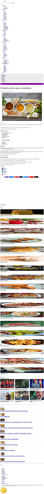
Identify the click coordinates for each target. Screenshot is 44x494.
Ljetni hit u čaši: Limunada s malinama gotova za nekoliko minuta (13, 224)
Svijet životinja (4, 81)
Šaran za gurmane (4, 280)
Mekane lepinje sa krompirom (7, 450)
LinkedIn (4, 172)
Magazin (3, 50)
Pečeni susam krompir (4, 345)
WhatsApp (4, 171)
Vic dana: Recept (3, 262)
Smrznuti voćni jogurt (4, 355)
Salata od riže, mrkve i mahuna (6, 317)
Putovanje (3, 80)
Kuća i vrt (3, 79)
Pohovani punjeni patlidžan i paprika (7, 299)
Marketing (3, 476)
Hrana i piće (3, 78)
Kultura (3, 35)
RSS (2, 482)
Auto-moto (3, 57)
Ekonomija (3, 30)
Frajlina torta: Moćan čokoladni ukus (9, 439)
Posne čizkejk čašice (4, 234)
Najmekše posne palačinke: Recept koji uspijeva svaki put (14, 411)
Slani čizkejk (3, 373)
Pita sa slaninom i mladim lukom (7, 364)
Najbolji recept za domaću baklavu (7, 243)
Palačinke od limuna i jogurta (6, 215)
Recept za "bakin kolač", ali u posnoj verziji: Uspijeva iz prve (12, 252)
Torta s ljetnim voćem (4, 327)
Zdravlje (3, 76)
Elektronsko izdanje (4, 483)
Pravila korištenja (4, 477)
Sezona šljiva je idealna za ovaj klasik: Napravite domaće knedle (15, 433)
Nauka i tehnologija (4, 474)
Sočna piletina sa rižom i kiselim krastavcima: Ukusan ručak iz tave (16, 427)
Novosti (3, 9)
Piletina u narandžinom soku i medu (7, 336)
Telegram (4, 170)
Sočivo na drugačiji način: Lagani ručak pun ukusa (12, 461)
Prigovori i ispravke (3, 204)
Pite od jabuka (3, 290)
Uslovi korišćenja (4, 478)
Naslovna (3, 5)
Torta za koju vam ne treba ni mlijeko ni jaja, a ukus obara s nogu (16, 422)
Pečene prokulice (3, 271)
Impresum (3, 479)
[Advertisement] (22, 185)
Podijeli (2, 166)
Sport (3, 20)
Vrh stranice (2, 466)
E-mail (4, 174)
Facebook (3, 481)
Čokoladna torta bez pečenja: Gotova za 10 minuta (12, 456)
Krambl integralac (4, 308)
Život (3, 77)
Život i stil (3, 75)
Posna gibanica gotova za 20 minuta (8, 444)
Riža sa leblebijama (5, 416)
